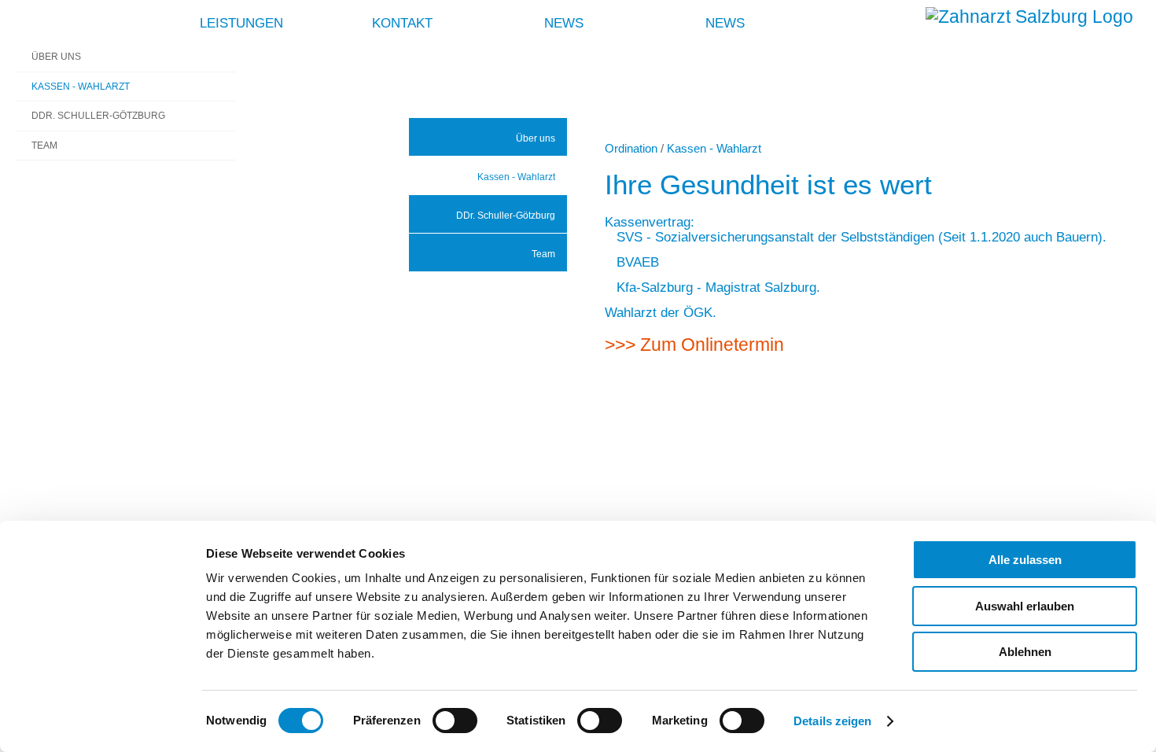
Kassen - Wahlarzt (516, 176)
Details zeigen (832, 721)
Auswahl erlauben (1024, 606)
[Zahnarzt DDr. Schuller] (1029, 17)
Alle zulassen (1025, 559)
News (564, 23)
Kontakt (402, 23)
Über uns (535, 138)
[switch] (455, 720)
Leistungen (241, 23)
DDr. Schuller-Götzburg (505, 215)
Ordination (631, 148)
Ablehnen (1025, 651)
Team (543, 254)
